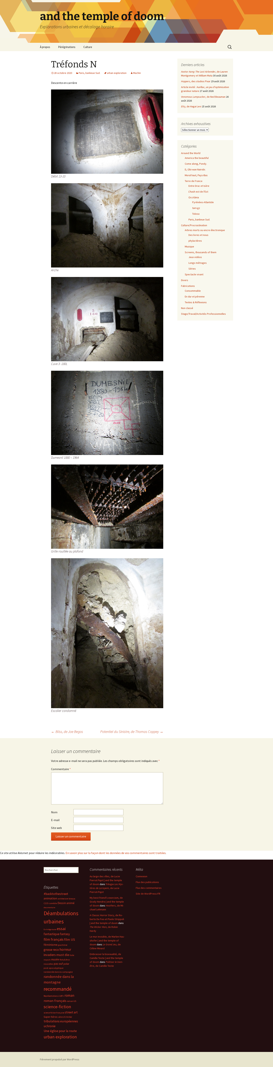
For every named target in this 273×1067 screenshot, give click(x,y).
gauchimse (62, 945)
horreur (65, 949)
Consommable (193, 290)
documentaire (49, 907)
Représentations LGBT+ (54, 996)
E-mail (55, 820)
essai (61, 928)
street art (71, 1012)
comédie (53, 903)
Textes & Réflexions (196, 302)
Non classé (187, 308)
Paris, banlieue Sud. (89, 73)
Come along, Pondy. (196, 163)
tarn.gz (196, 208)
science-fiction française (54, 1012)
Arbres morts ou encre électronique (205, 230)
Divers (184, 280)
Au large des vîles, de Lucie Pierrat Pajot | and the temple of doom (106, 880)
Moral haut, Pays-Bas (196, 175)
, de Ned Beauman (203, 96)
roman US (71, 1001)
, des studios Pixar (195, 81)
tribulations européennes (61, 1021)
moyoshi (47, 960)
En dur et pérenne (195, 296)
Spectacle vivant (194, 274)
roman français (55, 1001)
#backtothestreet (56, 894)
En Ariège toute (50, 929)
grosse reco (51, 950)
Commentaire (61, 769)
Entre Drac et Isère (198, 186)
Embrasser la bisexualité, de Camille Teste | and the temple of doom (106, 958)
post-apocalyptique (53, 968)
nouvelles (48, 963)
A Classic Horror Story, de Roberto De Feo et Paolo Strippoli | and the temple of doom (107, 919)
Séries (192, 268)
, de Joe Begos (67, 731)
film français (54, 939)
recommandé (58, 989)
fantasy (65, 934)
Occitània (193, 197)
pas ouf (58, 963)
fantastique (51, 934)
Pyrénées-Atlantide (203, 202)
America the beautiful (197, 158)
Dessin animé (66, 903)
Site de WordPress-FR (148, 893)
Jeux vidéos (195, 257)
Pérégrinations (66, 47)
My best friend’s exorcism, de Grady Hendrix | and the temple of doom (107, 901)
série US (62, 1017)
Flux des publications (147, 882)
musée (55, 959)
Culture (87, 47)
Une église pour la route (60, 1031)
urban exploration (116, 73)
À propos (45, 47)
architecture (63, 898)
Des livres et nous (198, 235)
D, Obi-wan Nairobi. (195, 169)
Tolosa (195, 213)
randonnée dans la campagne (58, 971)
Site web (56, 828)
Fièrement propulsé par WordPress (59, 1059)
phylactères (195, 240)
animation (50, 898)
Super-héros (51, 1016)
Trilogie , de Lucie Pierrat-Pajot (106, 888)
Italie (72, 955)
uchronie (50, 1026)
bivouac (72, 898)
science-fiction (57, 1007)
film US (69, 939)
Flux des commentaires (149, 888)
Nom (54, 812)
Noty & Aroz (65, 959)
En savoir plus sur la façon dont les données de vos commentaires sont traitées (116, 853)
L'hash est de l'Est (198, 191)
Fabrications (188, 286)
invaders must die (56, 955)
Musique (189, 246)
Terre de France (193, 181)
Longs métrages (197, 263)
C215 (46, 903)
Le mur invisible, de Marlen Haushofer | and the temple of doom (107, 940)
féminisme (50, 944)
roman (69, 995)
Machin (137, 73)
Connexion (141, 876)
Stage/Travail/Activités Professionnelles (203, 313)
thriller (69, 1017)
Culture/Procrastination (194, 225)
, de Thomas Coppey (131, 731)
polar (66, 963)
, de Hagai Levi (191, 106)
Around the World (190, 153)
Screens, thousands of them (200, 252)
